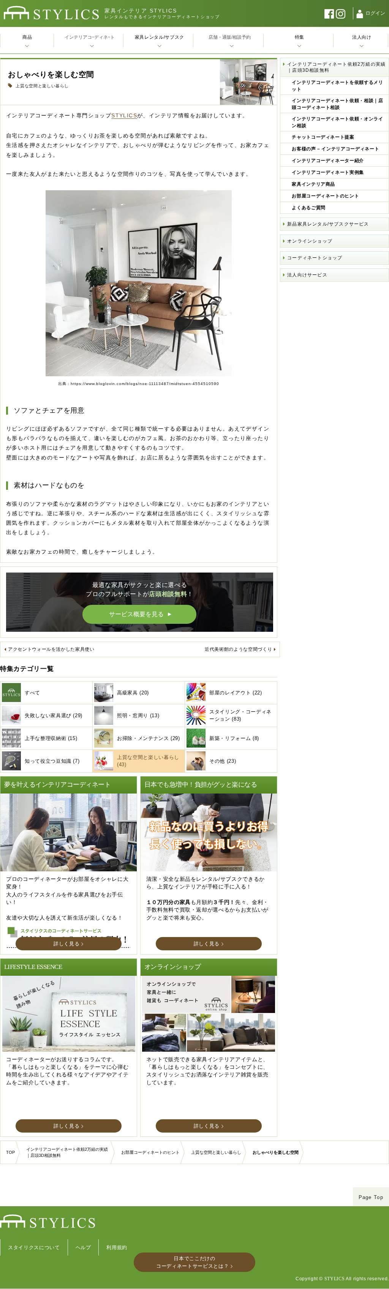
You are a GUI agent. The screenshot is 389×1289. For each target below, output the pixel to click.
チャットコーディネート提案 (323, 137)
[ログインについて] (359, 14)
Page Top (371, 1197)
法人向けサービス (307, 275)
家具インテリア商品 (313, 184)
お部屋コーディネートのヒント (325, 196)
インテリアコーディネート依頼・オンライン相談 (337, 122)
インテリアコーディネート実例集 (328, 172)
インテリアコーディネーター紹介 (328, 160)
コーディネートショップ (314, 257)
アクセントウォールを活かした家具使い (51, 649)
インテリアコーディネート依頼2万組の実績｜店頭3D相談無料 (336, 67)
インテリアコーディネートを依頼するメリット (337, 86)
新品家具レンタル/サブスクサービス (328, 224)
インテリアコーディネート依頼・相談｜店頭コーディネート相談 (337, 104)
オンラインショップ (309, 241)
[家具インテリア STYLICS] (51, 12)
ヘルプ (83, 1247)
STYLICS (124, 115)
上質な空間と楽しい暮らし (41, 86)
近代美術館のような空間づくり (238, 649)
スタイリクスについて (34, 1247)
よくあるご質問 (309, 207)
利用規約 (116, 1247)
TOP (10, 1152)
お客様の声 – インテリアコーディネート (335, 148)
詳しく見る (66, 944)
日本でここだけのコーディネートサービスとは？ (192, 1262)
